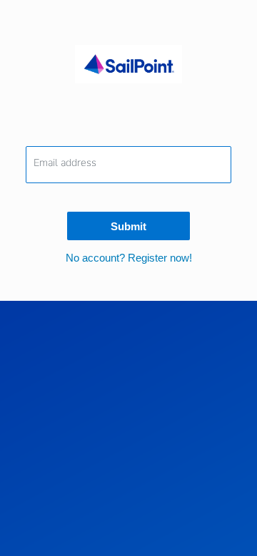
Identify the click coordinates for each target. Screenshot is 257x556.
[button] (129, 258)
